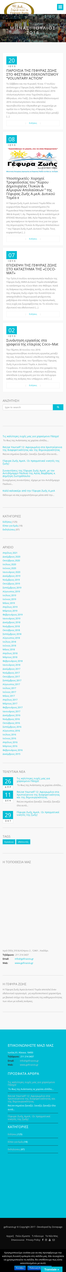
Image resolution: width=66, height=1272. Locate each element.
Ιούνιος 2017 (9, 692)
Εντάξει (20, 1267)
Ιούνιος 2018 (9, 645)
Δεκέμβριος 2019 (11, 575)
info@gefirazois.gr (24, 958)
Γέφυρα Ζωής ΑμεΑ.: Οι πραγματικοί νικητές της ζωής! (31, 462)
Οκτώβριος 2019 (11, 583)
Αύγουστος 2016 (11, 730)
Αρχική (10, 1236)
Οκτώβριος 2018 (11, 630)
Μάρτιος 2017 (10, 703)
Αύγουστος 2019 (11, 591)
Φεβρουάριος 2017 (13, 707)
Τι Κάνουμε (38, 1236)
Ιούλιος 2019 (9, 595)
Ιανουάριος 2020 (11, 572)
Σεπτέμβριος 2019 (12, 587)
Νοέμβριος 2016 (11, 719)
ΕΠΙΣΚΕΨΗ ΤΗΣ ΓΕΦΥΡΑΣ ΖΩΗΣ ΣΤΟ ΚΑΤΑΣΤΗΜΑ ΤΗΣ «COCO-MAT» (31, 269)
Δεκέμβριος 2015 (11, 753)
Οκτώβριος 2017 (11, 676)
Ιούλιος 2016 (9, 734)
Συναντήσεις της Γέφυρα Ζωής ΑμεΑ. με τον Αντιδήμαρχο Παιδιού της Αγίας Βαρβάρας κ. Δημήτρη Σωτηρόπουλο (29, 473)
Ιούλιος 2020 (9, 564)
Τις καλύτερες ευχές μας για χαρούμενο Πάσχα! (31, 436)
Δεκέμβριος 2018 (11, 622)
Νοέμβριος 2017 (11, 672)
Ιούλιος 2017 (9, 688)
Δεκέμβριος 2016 (11, 715)
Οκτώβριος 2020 (11, 560)
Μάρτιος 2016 (10, 746)
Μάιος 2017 (9, 695)
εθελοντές (23, 841)
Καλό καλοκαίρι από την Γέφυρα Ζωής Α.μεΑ (29, 490)
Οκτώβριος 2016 (11, 723)
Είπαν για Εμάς (10, 525)
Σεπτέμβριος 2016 (12, 726)
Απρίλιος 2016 (10, 742)
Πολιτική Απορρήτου (39, 1267)
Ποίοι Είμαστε (22, 1236)
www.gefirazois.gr (24, 963)
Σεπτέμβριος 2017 (12, 680)
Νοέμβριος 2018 (11, 626)
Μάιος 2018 (9, 649)
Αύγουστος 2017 (11, 684)
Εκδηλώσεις (9, 529)
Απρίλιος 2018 (10, 653)
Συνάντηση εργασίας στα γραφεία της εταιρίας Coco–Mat (32, 342)
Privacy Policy (33, 1239)
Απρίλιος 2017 (10, 699)
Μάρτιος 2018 (10, 657)
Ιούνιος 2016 (9, 738)
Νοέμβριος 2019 (11, 579)
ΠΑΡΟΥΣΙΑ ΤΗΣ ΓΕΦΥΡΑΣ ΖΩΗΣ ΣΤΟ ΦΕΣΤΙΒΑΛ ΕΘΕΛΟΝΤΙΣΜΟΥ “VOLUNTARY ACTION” (32, 74)
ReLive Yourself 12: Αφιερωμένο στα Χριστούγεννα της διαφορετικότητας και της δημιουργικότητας (32, 448)
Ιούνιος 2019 (9, 599)
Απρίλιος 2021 (10, 552)
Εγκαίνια (9, 841)
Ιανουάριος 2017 (11, 711)
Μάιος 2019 (9, 603)
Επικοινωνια (17, 1239)
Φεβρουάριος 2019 (13, 614)
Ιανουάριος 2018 (11, 664)
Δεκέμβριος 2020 (11, 556)
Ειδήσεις (33, 123)
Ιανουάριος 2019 (11, 618)
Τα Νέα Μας (51, 1236)
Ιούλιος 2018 (9, 641)
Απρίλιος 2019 (10, 606)
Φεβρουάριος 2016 (13, 750)
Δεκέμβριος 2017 (11, 668)
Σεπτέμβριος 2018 (12, 634)
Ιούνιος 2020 (9, 568)
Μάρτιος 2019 (10, 610)
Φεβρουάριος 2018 (13, 661)
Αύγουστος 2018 (11, 637)
